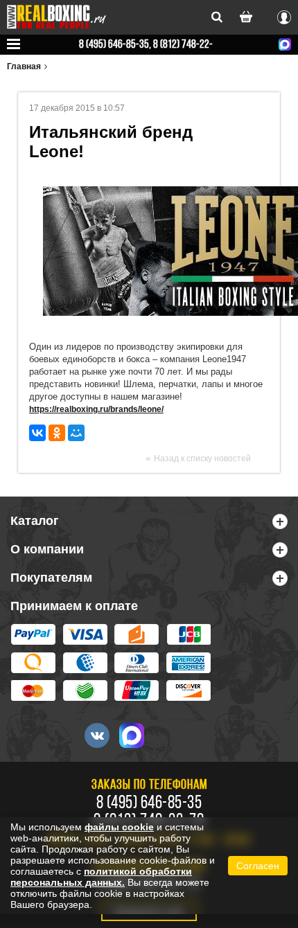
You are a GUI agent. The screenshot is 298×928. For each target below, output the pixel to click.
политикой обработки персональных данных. (101, 877)
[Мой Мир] (76, 433)
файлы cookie (119, 826)
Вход (284, 15)
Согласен (257, 865)
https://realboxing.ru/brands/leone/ (96, 409)
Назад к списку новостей (202, 458)
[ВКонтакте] (37, 433)
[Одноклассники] (57, 433)
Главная (24, 66)
